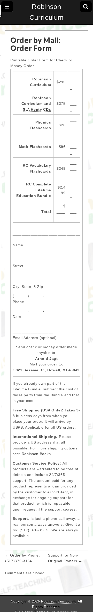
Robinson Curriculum (46, 12)
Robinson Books (36, 454)
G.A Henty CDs (37, 109)
